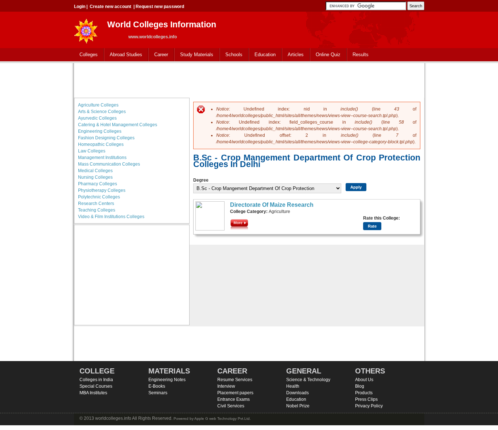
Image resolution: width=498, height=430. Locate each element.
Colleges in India (96, 379)
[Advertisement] (249, 79)
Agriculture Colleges (98, 105)
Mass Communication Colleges (109, 164)
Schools (231, 55)
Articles (296, 54)
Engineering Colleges (99, 131)
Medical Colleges (95, 170)
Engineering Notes (167, 379)
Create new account (110, 6)
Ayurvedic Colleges (97, 118)
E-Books (156, 386)
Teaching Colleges (96, 210)
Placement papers (235, 392)
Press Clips (366, 399)
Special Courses (95, 386)
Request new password (160, 6)
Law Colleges (91, 151)
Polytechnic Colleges (99, 196)
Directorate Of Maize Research (272, 205)
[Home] (86, 29)
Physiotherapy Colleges (101, 190)
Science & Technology (308, 379)
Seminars (157, 392)
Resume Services (234, 379)
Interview (226, 386)
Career (158, 55)
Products (364, 392)
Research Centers (96, 203)
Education (262, 55)
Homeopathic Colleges (101, 144)
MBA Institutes (93, 392)
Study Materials (194, 55)
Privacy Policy (369, 405)
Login (79, 6)
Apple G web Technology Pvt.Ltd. (222, 419)
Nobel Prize (298, 405)
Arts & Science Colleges (102, 111)
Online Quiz (328, 54)
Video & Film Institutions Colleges (111, 216)
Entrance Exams (233, 399)
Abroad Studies (123, 55)
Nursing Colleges (95, 177)
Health (292, 386)
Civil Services (230, 405)
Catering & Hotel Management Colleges (117, 124)
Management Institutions (102, 157)
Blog (359, 386)
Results (361, 54)
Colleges (86, 55)
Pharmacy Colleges (97, 183)
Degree (201, 180)
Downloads (297, 392)
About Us (364, 379)
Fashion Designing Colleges (106, 137)
